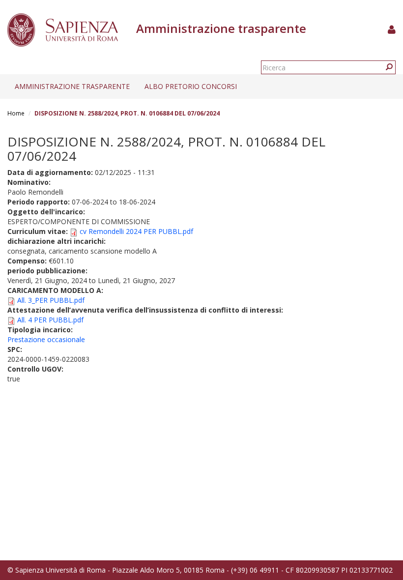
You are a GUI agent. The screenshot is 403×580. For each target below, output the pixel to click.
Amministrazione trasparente (72, 86)
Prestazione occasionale (46, 339)
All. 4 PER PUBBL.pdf (50, 319)
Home (16, 113)
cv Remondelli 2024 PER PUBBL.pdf (136, 231)
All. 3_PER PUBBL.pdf (51, 300)
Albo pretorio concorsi (190, 86)
